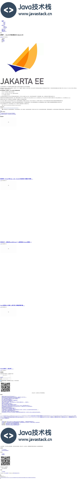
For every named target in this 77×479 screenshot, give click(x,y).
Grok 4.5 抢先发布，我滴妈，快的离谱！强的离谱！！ (9, 404)
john (2, 423)
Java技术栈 (3, 471)
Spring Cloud (5, 27)
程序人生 (27, 477)
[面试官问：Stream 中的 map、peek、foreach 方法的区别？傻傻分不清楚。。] (8, 126)
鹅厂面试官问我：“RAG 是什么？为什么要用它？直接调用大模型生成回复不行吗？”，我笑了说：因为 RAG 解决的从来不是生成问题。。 (21, 412)
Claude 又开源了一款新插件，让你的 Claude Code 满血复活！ (10, 411)
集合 (3, 418)
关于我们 (3, 453)
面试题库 (4, 29)
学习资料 (4, 30)
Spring (3, 25)
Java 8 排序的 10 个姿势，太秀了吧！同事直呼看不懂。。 (12, 305)
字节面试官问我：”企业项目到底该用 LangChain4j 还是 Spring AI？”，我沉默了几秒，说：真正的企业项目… (17, 406)
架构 (57, 416)
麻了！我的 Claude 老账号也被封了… (7, 399)
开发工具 (17, 477)
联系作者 (3, 454)
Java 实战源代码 (4, 449)
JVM (4, 24)
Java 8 (44, 415)
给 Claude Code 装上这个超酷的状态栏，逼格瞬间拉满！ (10, 400)
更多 (21, 477)
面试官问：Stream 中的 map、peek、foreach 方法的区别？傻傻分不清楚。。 (16, 178)
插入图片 (1, 377)
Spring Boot (5, 26)
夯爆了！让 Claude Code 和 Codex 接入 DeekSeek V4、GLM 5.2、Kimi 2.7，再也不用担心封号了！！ (16, 405)
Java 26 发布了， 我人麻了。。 (7, 368)
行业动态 (3, 40)
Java (3, 21)
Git (23, 415)
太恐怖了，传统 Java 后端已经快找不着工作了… (9, 410)
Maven (58, 415)
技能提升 (4, 31)
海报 (1, 111)
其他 (13, 477)
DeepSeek (6, 415)
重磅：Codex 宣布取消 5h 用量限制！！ (7, 403)
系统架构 (72, 416)
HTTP (29, 415)
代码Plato (3, 421)
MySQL (65, 415)
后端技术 (15, 477)
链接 (4, 111)
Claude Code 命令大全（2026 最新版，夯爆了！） (9, 408)
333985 (3, 422)
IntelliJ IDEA (34, 415)
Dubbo (12, 415)
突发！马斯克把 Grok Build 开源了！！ (7, 401)
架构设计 (25, 477)
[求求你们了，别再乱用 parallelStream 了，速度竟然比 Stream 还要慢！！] (8, 189)
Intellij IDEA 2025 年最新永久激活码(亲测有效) (12, 423)
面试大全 (34, 477)
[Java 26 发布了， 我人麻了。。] (8, 316)
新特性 (4, 22)
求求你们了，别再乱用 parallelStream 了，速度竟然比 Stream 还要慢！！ (16, 242)
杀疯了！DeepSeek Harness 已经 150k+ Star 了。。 (9, 396)
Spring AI (5, 28)
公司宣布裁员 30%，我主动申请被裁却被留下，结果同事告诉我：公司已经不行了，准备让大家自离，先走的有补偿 (23, 422)
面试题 (7, 418)
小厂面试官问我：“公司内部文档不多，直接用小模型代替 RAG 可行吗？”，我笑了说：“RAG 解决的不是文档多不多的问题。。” (20, 409)
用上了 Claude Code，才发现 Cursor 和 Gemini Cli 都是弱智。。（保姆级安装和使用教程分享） (20, 421)
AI (0, 477)
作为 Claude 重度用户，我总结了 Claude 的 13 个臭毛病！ (10, 398)
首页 (3, 20)
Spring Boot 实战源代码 (5, 450)
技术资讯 (20, 477)
